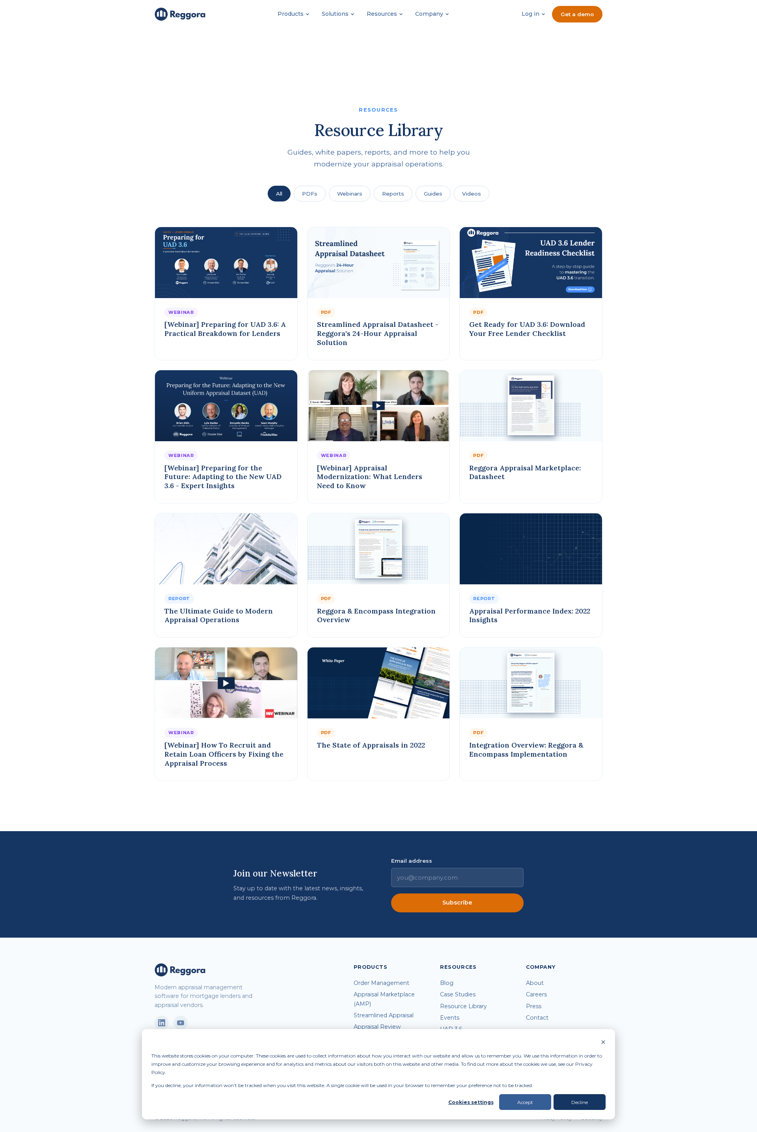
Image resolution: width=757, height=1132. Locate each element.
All (279, 193)
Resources (382, 13)
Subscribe (457, 902)
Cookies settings (471, 1102)
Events (449, 1017)
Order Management (381, 983)
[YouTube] (180, 1023)
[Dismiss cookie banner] (603, 1043)
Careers (536, 994)
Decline (579, 1102)
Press (533, 1006)
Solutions (335, 13)
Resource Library (463, 1006)
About (535, 983)
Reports (393, 193)
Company (429, 13)
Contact (537, 1017)
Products (291, 13)
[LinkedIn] (162, 1023)
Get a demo (577, 14)
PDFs (309, 193)
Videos (471, 193)
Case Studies (457, 994)
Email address (411, 861)
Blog (446, 983)
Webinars (349, 193)
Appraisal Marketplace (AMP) (384, 999)
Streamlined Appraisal (384, 1015)
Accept (525, 1102)
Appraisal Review (377, 1026)
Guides (433, 193)
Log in (530, 13)
